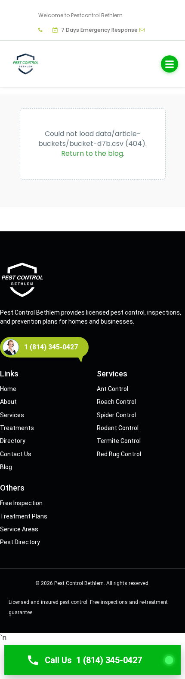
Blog (6, 467)
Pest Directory (20, 542)
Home (8, 388)
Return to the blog (92, 153)
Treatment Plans (23, 516)
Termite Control (119, 440)
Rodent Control (118, 427)
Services (12, 415)
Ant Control (112, 388)
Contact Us (15, 454)
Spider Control (116, 415)
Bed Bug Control (119, 454)
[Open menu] (169, 64)
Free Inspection (21, 503)
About (8, 401)
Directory (12, 440)
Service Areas (19, 529)
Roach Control (116, 401)
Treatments (17, 427)
